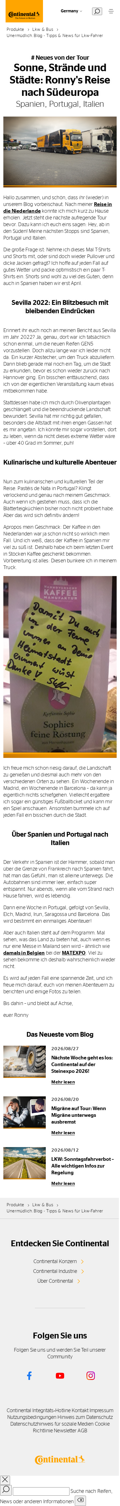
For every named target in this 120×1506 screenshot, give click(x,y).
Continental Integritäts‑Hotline (39, 1410)
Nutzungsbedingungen (32, 1417)
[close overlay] (5, 1480)
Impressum (101, 1410)
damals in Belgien (24, 953)
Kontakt (80, 1410)
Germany (69, 11)
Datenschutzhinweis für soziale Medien (51, 1424)
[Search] (6, 1490)
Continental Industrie (55, 1271)
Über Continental (55, 1281)
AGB (82, 1430)
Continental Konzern (55, 1261)
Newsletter (65, 1430)
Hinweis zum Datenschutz (85, 1417)
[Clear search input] (80, 1501)
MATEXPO (73, 953)
